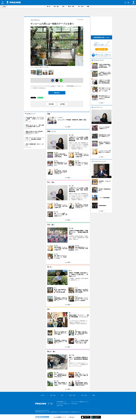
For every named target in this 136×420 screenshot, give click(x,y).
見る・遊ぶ (56, 6)
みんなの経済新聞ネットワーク (42, 417)
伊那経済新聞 (13, 2)
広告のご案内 (60, 405)
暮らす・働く (71, 6)
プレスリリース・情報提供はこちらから (80, 401)
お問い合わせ (75, 403)
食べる (48, 6)
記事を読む (57, 92)
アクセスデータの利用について (63, 403)
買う (64, 6)
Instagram (128, 2)
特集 (88, 6)
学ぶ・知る (80, 6)
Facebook (125, 2)
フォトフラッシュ (35, 20)
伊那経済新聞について (62, 401)
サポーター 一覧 (101, 49)
